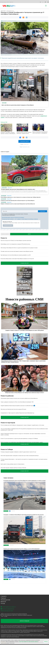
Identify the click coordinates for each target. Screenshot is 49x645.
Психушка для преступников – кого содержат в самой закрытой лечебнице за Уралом (20, 219)
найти (29, 234)
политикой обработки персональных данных (28, 641)
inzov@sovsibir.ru (40, 631)
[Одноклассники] (23, 17)
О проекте (3, 596)
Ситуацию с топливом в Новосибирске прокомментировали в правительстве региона (24, 514)
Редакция (3, 598)
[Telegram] (26, 17)
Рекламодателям (5, 600)
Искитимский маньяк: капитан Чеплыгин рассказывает (13, 217)
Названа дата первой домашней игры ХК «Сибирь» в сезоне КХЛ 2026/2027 (21, 548)
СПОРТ (6, 579)
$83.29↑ (11, 2)
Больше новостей (24, 263)
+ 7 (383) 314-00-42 (23, 631)
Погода (3, 603)
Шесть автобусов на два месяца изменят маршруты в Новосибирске (18, 105)
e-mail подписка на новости (9, 607)
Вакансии (3, 601)
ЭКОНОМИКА (6, 545)
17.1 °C (8, 2)
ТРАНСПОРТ (10, 187)
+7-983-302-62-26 (26, 632)
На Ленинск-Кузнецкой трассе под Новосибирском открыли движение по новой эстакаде (25, 480)
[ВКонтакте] (20, 17)
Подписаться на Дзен (8, 225)
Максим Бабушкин (12, 20)
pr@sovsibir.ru (17, 632)
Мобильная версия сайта (7, 610)
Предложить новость (24, 141)
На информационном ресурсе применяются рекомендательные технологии (14, 634)
